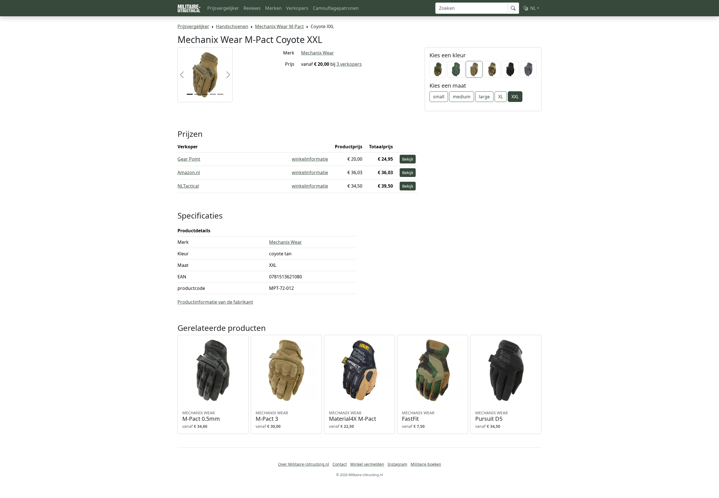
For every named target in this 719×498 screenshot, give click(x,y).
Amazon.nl (189, 172)
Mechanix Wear (317, 53)
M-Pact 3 (272, 416)
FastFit (418, 416)
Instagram (397, 464)
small (438, 97)
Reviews (252, 8)
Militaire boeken (426, 464)
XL (500, 97)
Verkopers (297, 8)
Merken (273, 8)
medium (461, 97)
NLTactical (188, 186)
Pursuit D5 (491, 416)
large (484, 97)
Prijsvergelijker (223, 8)
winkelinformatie (310, 159)
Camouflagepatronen (336, 8)
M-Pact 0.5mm (201, 416)
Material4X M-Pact (352, 416)
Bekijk (407, 159)
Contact (340, 464)
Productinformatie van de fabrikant (215, 302)
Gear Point (189, 159)
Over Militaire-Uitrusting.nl (303, 464)
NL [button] (533, 8)
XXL (515, 97)
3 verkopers (349, 64)
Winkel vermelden (367, 464)
